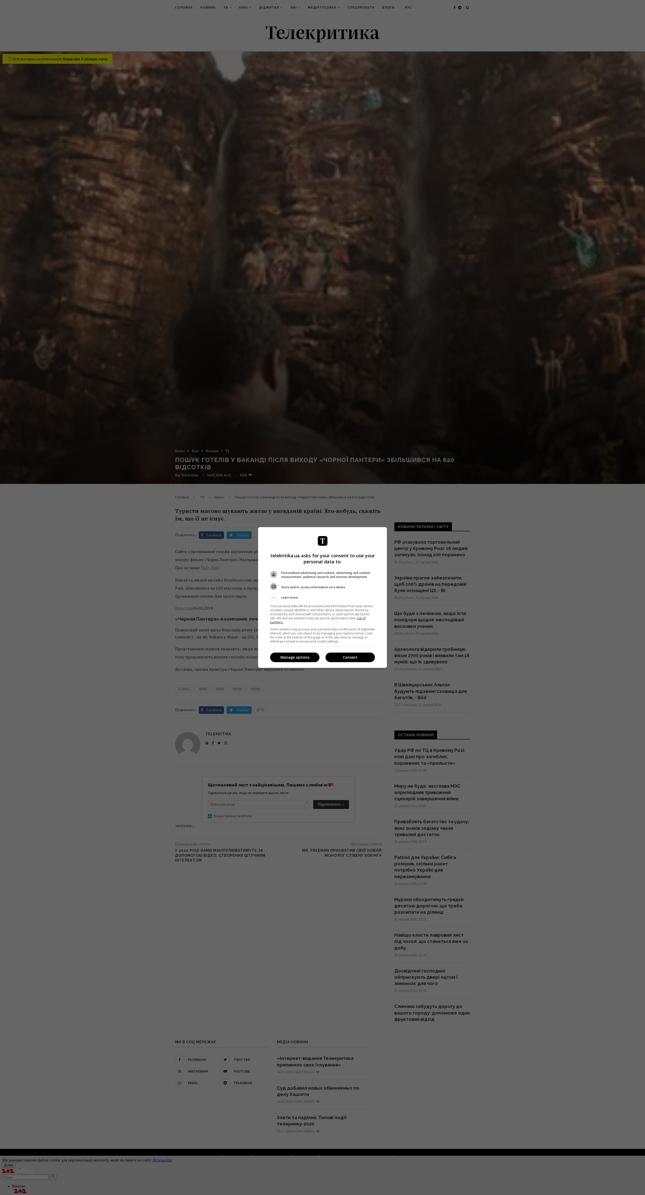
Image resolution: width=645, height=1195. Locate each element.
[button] (322, 597)
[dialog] (322, 597)
